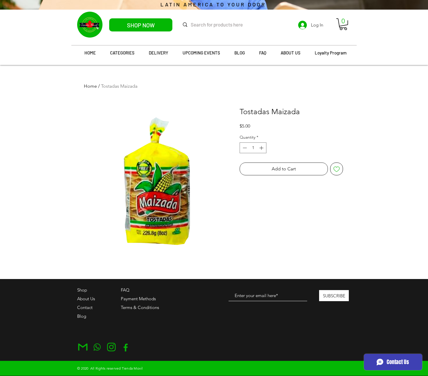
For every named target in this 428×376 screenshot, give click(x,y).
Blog (81, 316)
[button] (343, 24)
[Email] (83, 347)
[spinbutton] (253, 148)
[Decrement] (244, 148)
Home (90, 86)
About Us (86, 298)
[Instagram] (111, 347)
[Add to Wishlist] (336, 169)
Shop (82, 290)
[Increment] (262, 148)
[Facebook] (125, 347)
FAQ (125, 290)
